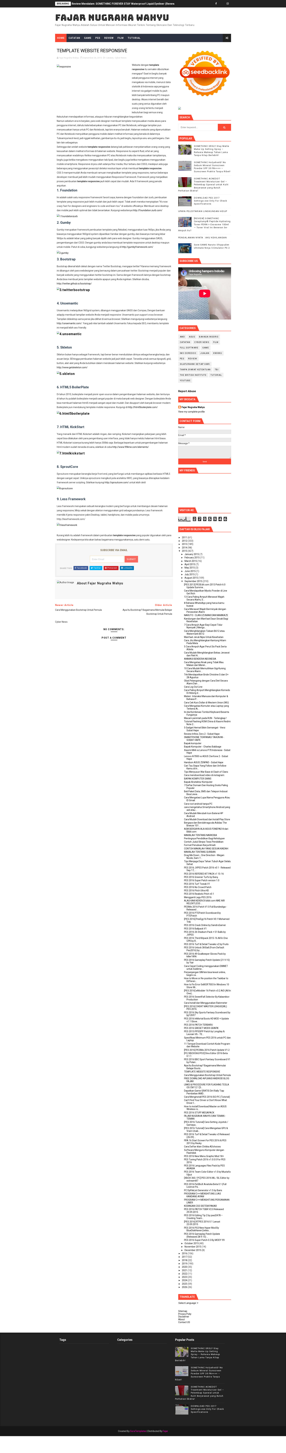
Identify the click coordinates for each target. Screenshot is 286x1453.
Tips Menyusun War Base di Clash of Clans (206, 772)
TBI (217, 369)
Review (109, 38)
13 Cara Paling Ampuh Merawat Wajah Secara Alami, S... (204, 598)
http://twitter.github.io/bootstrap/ (74, 283)
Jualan (204, 353)
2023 (185, 1277)
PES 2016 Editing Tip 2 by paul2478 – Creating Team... (203, 1216)
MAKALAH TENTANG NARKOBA (200, 835)
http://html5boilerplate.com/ (143, 407)
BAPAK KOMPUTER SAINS (197, 778)
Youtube (185, 380)
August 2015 (191, 577)
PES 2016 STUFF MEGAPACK (199, 1112)
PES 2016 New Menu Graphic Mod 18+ (204, 1156)
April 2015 (190, 564)
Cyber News (120, 58)
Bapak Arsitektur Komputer (198, 782)
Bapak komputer (192, 743)
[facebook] (216, 3)
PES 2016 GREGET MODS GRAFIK (201, 1028)
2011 (185, 537)
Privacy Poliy (184, 1314)
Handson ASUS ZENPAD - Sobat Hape (203, 762)
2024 (185, 1280)
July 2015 (190, 574)
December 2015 (193, 1250)
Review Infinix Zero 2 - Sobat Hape (202, 734)
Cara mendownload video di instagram (204, 775)
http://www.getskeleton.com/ (72, 367)
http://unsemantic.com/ (69, 323)
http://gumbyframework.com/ (137, 247)
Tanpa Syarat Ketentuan (195, 369)
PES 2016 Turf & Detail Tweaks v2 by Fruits (206, 944)
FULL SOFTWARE (189, 348)
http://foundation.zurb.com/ (147, 210)
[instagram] (227, 3)
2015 (185, 551)
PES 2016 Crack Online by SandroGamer (205, 925)
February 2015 (192, 557)
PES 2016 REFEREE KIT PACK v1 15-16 (204, 873)
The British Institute (193, 375)
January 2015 (192, 554)
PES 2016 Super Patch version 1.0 (201, 880)
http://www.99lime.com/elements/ (130, 447)
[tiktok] (221, 3)
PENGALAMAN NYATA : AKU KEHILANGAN (202, 237)
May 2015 (190, 567)
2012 (185, 540)
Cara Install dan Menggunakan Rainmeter (205, 1003)
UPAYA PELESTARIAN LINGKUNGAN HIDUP (202, 211)
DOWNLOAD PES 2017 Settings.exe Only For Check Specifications (210, 201)
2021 (185, 1270)
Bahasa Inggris (208, 337)
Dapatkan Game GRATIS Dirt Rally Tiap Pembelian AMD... (204, 1092)
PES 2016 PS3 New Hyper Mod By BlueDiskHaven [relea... (201, 1229)
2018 (185, 1260)
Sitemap (182, 1311)
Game (87, 38)
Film (121, 38)
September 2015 (194, 581)
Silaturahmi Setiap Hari (195, 364)
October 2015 (192, 1243)
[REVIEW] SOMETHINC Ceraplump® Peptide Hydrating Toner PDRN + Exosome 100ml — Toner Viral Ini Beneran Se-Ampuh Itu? (204, 224)
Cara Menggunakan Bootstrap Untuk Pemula (207, 1075)
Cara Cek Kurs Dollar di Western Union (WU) (206, 702)
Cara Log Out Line (193, 686)
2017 (185, 1256)
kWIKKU (217, 353)
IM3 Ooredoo (188, 353)
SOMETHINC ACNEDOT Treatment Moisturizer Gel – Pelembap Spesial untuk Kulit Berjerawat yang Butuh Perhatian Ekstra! (203, 184)
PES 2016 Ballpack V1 (195, 928)
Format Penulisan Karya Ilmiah (200, 845)
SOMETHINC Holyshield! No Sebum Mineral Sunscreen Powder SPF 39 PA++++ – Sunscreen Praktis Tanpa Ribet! (199, 1373)
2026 (185, 1287)
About (181, 1319)
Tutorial (134, 38)
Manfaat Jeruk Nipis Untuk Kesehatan (203, 637)
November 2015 (193, 1246)
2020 (185, 1267)
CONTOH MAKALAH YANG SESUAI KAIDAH (206, 848)
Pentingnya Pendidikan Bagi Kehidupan (204, 838)
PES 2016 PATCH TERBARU (198, 1024)
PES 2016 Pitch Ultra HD (196, 890)
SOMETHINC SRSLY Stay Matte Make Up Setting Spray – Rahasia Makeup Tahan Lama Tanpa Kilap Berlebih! (197, 1354)
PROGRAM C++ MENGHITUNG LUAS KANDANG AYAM (202, 1195)
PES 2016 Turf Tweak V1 (197, 884)
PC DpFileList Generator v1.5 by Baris (203, 1190)
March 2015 (191, 561)
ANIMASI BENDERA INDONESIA (200, 658)
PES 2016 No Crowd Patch (197, 887)
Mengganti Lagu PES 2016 (198, 897)
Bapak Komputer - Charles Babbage (202, 746)
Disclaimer (183, 1316)
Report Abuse (187, 391)
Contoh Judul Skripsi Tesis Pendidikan (203, 841)
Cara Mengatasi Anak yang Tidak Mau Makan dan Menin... (204, 663)
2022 (185, 1273)
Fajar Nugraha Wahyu (112, 17)
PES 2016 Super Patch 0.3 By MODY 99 (204, 1240)
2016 (185, 1253)
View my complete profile (191, 411)
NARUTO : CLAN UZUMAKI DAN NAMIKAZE (206, 615)
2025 (185, 1283)
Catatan (74, 38)
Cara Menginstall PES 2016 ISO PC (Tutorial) (207, 1097)
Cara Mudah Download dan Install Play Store (207, 819)
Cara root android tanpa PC (198, 803)
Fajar (165, 1431)
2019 (185, 1263)
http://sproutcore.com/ (117, 482)
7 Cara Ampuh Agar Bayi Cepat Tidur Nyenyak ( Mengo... (203, 626)
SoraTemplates (138, 1431)
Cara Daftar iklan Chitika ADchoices (202, 1146)
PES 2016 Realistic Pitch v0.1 (199, 893)
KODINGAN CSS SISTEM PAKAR (200, 1206)
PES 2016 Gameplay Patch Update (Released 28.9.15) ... (202, 1235)
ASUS (192, 337)
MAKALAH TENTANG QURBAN (199, 852)
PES (97, 38)
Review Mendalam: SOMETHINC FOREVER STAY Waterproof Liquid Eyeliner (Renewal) (125, 3)
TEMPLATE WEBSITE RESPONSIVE (202, 1071)
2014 (185, 547)
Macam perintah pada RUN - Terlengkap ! (205, 718)
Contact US (184, 1322)
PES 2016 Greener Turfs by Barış (201, 877)
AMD (182, 337)
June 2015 (190, 571)
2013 (185, 544)
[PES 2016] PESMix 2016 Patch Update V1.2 (207, 1050)
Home (61, 38)
